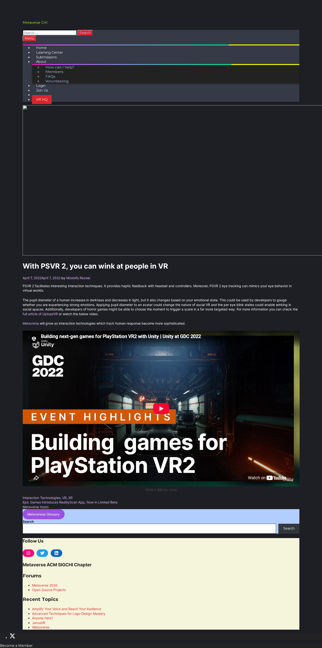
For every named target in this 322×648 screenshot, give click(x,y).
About (41, 62)
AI (34, 14)
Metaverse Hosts (36, 507)
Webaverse (40, 627)
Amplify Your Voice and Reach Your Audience (66, 609)
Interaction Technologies (41, 498)
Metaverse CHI (35, 22)
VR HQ (42, 99)
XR (34, 5)
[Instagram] (28, 553)
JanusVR (38, 623)
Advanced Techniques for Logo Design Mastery (68, 614)
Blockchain (41, 10)
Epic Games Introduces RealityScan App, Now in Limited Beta (70, 502)
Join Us (42, 90)
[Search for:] (50, 33)
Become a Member (16, 646)
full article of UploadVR (40, 314)
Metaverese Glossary (43, 514)
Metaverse (31, 323)
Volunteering (57, 81)
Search (28, 521)
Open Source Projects (49, 590)
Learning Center (49, 52)
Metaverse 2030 (45, 585)
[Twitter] (42, 553)
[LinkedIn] (56, 553)
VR (64, 498)
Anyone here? (42, 618)
